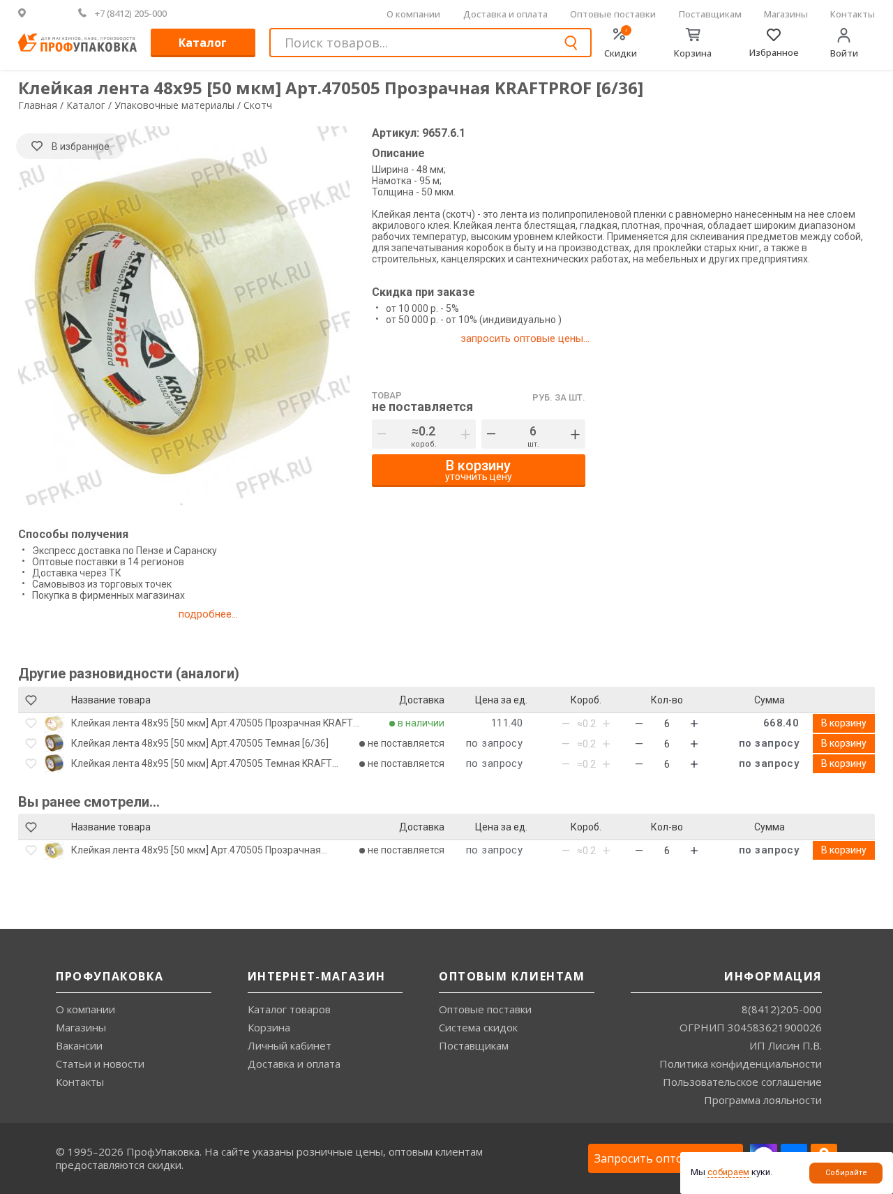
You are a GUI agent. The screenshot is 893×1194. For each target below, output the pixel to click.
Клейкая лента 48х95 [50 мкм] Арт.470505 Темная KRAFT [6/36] (201, 763)
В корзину (843, 723)
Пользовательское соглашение (742, 1082)
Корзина (269, 1027)
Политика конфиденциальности (740, 1063)
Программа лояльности (763, 1100)
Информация (773, 976)
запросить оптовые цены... (525, 338)
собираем (728, 1172)
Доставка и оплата (505, 14)
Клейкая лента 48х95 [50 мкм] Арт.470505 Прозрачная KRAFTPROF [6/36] (196, 850)
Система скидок (478, 1027)
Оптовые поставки (613, 14)
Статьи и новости (100, 1063)
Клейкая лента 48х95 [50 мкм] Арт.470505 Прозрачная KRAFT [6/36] (212, 723)
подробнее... (208, 614)
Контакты (852, 14)
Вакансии (79, 1045)
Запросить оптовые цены (665, 1158)
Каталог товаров (289, 1009)
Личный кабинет (289, 1045)
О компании (413, 14)
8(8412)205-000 (782, 1009)
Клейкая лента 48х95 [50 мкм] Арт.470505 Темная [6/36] (200, 743)
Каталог (203, 42)
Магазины (786, 14)
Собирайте (846, 1172)
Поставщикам (710, 14)
